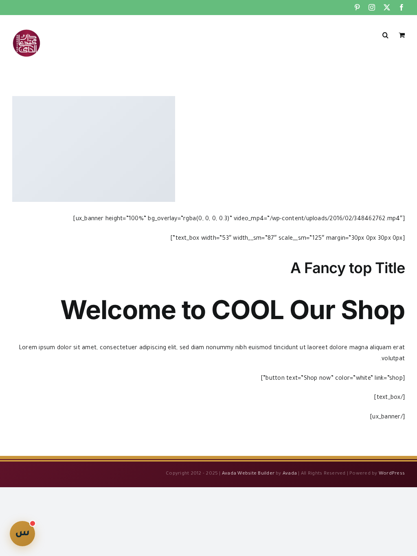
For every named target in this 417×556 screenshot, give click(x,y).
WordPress (392, 474)
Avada (290, 474)
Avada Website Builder (248, 474)
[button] (385, 34)
